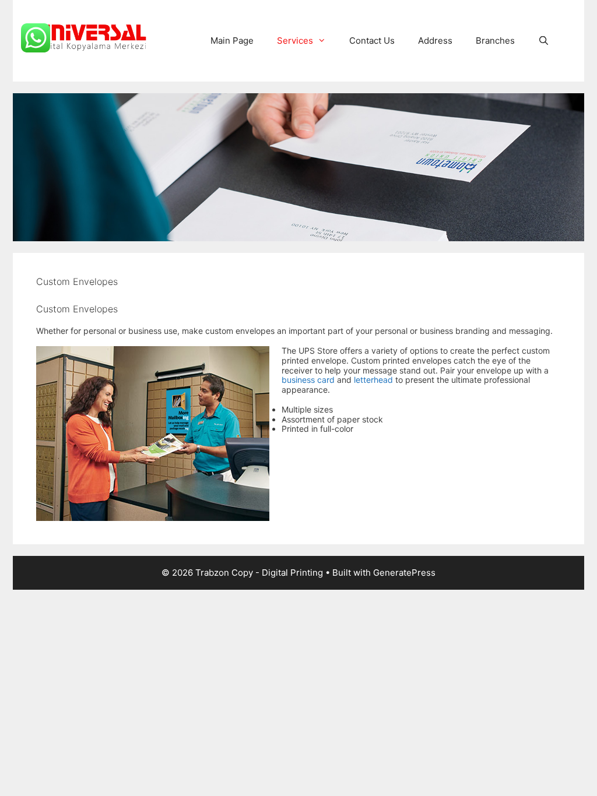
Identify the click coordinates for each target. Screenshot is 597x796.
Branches (495, 40)
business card (308, 380)
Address (435, 40)
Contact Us (372, 40)
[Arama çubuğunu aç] (543, 40)
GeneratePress (404, 572)
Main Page (232, 40)
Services (295, 40)
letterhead (373, 380)
